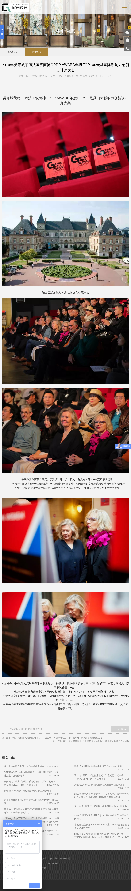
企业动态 (36, 51)
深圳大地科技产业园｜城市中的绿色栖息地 (31, 766)
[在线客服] (127, 40)
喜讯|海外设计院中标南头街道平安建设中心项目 (101, 766)
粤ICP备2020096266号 (59, 858)
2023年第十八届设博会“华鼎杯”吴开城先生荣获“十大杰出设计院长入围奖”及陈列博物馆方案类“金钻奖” (101, 795)
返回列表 (121, 728)
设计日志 (13, 51)
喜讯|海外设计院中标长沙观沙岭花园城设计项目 (31, 790)
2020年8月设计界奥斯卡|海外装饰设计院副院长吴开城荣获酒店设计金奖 (93, 741)
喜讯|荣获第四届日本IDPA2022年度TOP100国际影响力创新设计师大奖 (101, 826)
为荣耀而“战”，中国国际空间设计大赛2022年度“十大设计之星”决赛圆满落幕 (31, 773)
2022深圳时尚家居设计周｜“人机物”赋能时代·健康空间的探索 (101, 817)
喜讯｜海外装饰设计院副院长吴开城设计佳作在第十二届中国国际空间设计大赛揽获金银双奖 (57, 737)
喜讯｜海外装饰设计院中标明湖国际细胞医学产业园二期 (31, 801)
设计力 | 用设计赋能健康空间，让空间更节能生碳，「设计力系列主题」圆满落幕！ (101, 777)
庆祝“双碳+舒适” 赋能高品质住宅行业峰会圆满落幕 (101, 784)
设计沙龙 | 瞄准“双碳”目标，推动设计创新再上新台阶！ (101, 806)
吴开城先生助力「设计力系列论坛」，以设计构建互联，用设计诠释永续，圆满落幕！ (31, 783)
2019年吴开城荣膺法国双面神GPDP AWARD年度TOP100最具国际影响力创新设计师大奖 (101, 835)
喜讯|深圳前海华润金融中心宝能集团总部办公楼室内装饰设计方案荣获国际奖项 (31, 810)
